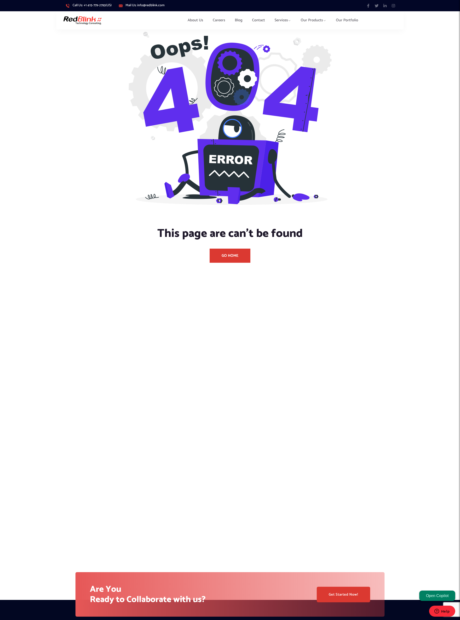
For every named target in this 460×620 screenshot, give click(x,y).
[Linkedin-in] (385, 5)
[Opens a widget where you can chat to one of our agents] (442, 612)
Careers (219, 20)
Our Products (312, 20)
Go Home (230, 255)
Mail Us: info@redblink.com (145, 5)
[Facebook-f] (368, 5)
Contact (258, 20)
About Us (195, 20)
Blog (238, 20)
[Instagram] (393, 5)
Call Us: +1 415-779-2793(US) (92, 5)
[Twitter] (376, 5)
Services (281, 20)
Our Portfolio (347, 20)
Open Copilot (437, 596)
